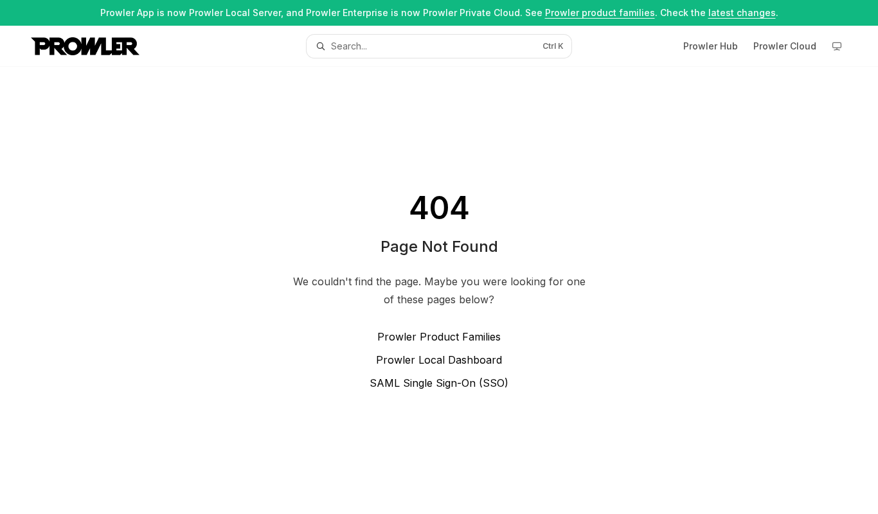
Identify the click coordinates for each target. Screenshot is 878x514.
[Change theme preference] (837, 46)
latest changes (742, 12)
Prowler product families (600, 12)
